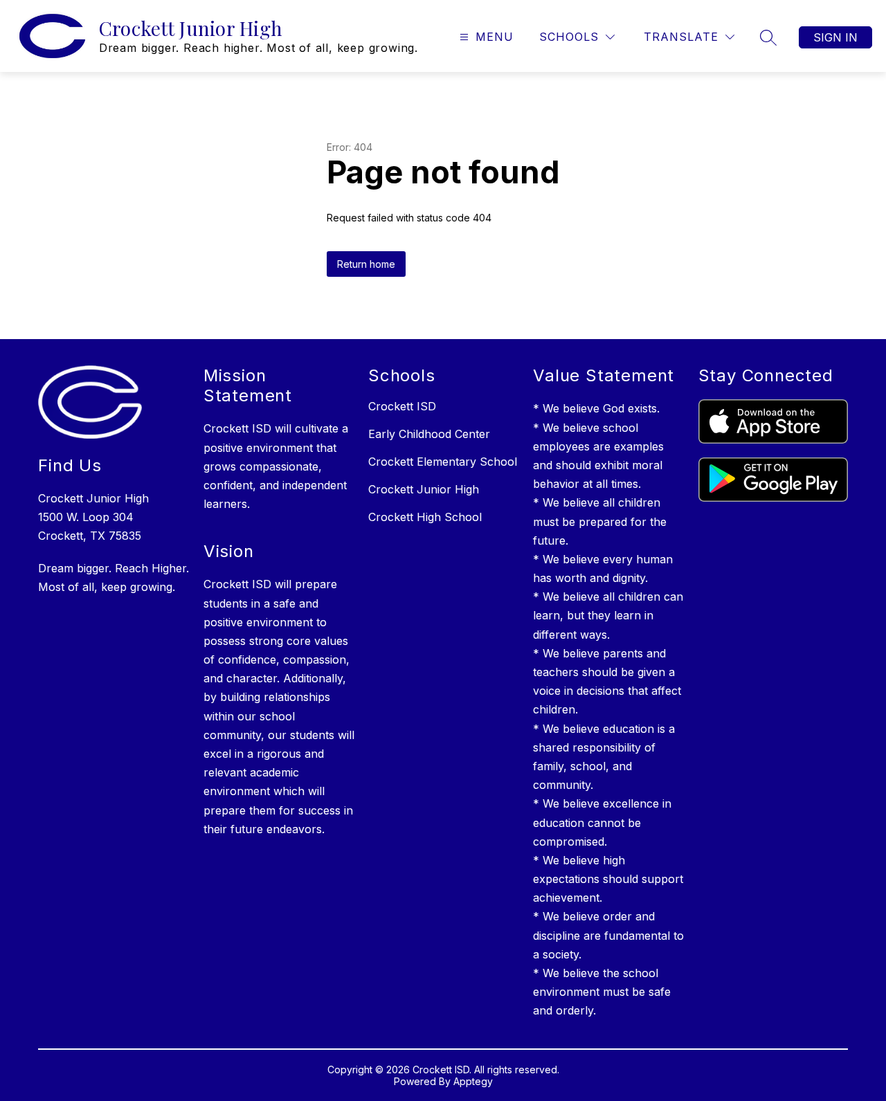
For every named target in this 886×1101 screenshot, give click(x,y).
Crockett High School (425, 517)
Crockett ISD (402, 406)
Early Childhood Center (429, 434)
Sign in (835, 37)
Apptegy (473, 1081)
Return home (366, 264)
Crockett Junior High (423, 489)
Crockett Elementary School (442, 461)
